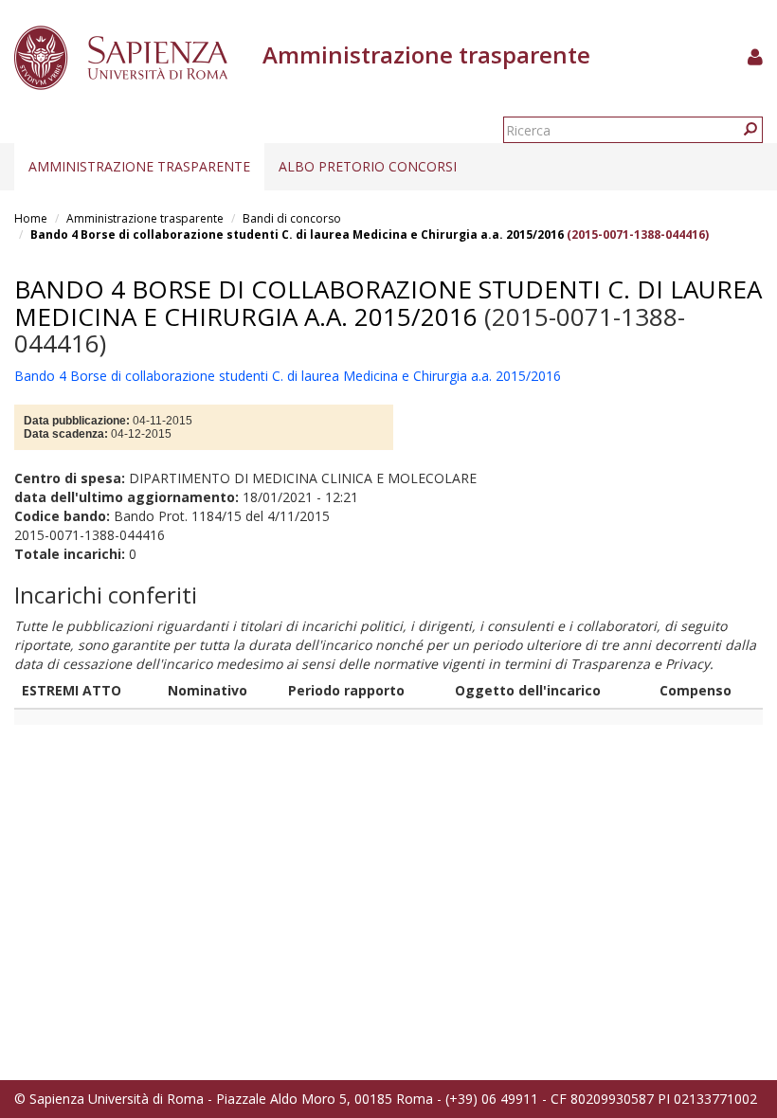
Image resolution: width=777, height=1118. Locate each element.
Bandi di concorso (292, 218)
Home (30, 218)
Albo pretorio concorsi (368, 166)
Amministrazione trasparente (139, 166)
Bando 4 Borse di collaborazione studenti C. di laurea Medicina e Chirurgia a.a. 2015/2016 (297, 234)
